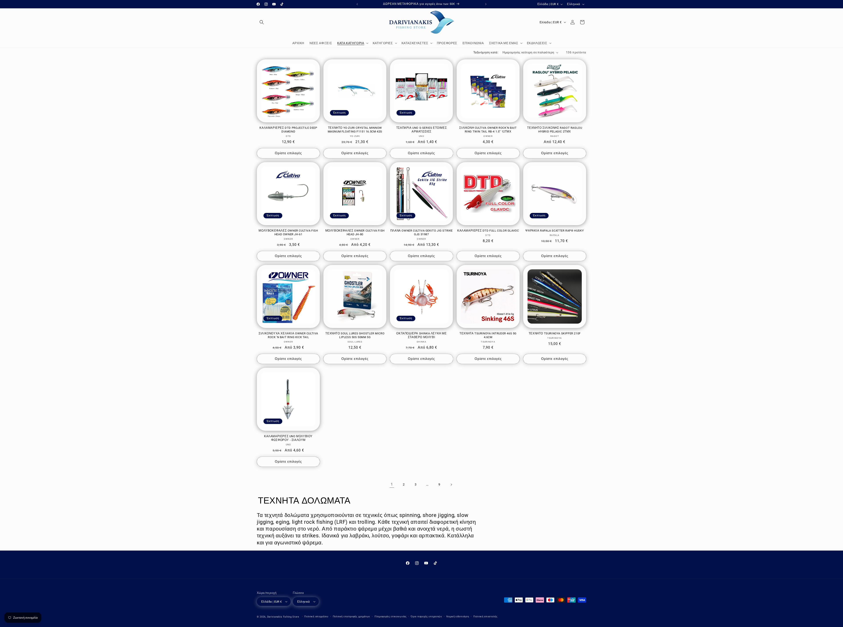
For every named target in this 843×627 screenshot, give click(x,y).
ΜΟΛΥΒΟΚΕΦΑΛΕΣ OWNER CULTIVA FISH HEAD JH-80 (355, 232)
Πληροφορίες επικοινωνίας (391, 616)
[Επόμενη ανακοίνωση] (486, 4)
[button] (262, 22)
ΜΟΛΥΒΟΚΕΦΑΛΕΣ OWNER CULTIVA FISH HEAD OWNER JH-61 (288, 232)
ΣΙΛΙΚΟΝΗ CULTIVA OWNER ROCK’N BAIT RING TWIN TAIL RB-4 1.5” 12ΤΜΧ (488, 129)
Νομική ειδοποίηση (457, 616)
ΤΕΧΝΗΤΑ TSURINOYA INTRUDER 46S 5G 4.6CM (488, 335)
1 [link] (392, 484)
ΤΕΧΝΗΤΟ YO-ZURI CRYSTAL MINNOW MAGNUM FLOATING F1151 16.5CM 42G (355, 129)
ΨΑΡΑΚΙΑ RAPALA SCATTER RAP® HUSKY (554, 230)
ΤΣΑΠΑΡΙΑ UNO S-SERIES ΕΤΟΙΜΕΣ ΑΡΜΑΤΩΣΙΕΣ (421, 129)
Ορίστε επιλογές (288, 153)
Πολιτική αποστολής (485, 616)
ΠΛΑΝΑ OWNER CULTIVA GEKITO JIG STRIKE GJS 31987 (421, 232)
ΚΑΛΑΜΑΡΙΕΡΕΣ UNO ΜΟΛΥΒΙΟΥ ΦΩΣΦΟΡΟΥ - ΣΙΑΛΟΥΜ (288, 438)
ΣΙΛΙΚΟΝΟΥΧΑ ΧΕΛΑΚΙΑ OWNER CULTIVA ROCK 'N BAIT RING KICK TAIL (288, 335)
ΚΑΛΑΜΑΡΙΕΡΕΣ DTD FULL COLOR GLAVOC (488, 230)
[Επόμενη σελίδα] (451, 484)
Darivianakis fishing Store (283, 616)
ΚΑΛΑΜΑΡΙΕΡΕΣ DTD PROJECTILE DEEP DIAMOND (288, 129)
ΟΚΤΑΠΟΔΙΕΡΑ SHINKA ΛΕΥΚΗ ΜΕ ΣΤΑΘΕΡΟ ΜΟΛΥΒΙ (421, 335)
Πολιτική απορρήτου (316, 616)
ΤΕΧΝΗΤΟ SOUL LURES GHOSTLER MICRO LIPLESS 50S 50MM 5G (354, 335)
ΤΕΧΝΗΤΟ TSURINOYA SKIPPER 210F (555, 333)
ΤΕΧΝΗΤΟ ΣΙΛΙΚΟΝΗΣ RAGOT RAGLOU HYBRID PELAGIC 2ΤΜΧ (554, 129)
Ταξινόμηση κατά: (485, 52)
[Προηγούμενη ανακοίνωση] (357, 4)
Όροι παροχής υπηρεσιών (426, 616)
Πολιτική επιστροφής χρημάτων (351, 616)
